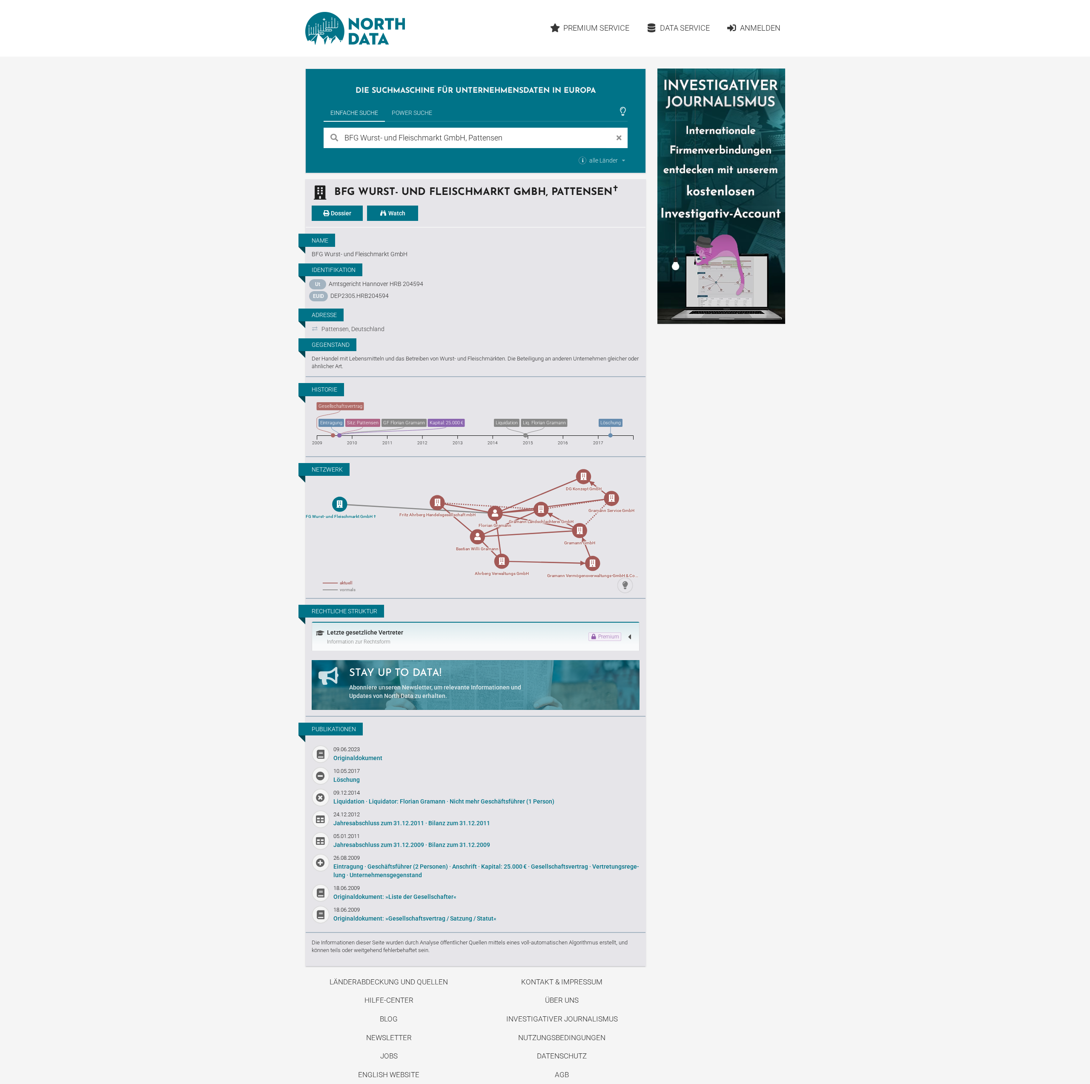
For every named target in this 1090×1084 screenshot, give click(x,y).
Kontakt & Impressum (561, 982)
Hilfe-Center (388, 1000)
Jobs (389, 1056)
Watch (396, 213)
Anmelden (760, 27)
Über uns (562, 1000)
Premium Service (596, 27)
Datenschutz (562, 1056)
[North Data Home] (355, 28)
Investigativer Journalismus (562, 1019)
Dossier (340, 213)
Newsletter (389, 1037)
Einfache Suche (354, 112)
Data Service (685, 27)
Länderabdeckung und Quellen (389, 982)
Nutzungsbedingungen (561, 1037)
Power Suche (412, 112)
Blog (389, 1019)
